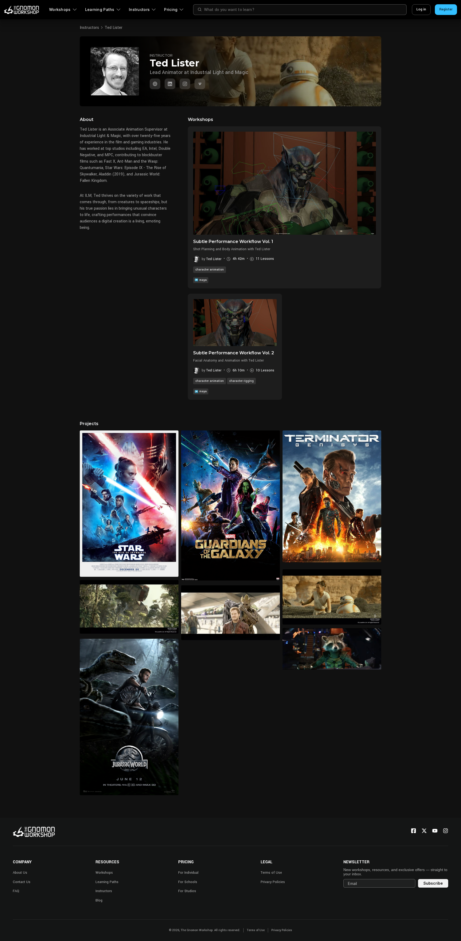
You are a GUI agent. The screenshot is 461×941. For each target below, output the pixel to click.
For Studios (187, 891)
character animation (209, 270)
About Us (20, 872)
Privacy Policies (273, 882)
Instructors (139, 9)
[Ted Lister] (155, 84)
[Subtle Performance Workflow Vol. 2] (235, 322)
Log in (421, 9)
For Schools (187, 882)
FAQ (16, 891)
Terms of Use (271, 872)
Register (445, 9)
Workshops (60, 9)
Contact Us (21, 882)
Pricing (170, 9)
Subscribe (433, 883)
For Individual (188, 872)
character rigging (241, 381)
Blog (99, 900)
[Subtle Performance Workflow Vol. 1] (284, 183)
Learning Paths (99, 9)
